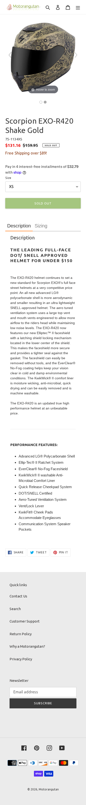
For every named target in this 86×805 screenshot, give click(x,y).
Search (15, 609)
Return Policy (21, 634)
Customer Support (25, 621)
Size (8, 177)
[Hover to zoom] (43, 57)
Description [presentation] (19, 225)
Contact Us (18, 596)
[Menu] (78, 7)
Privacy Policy (21, 659)
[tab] (19, 226)
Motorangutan (49, 789)
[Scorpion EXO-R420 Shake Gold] (40, 102)
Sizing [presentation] (41, 225)
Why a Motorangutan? (27, 646)
